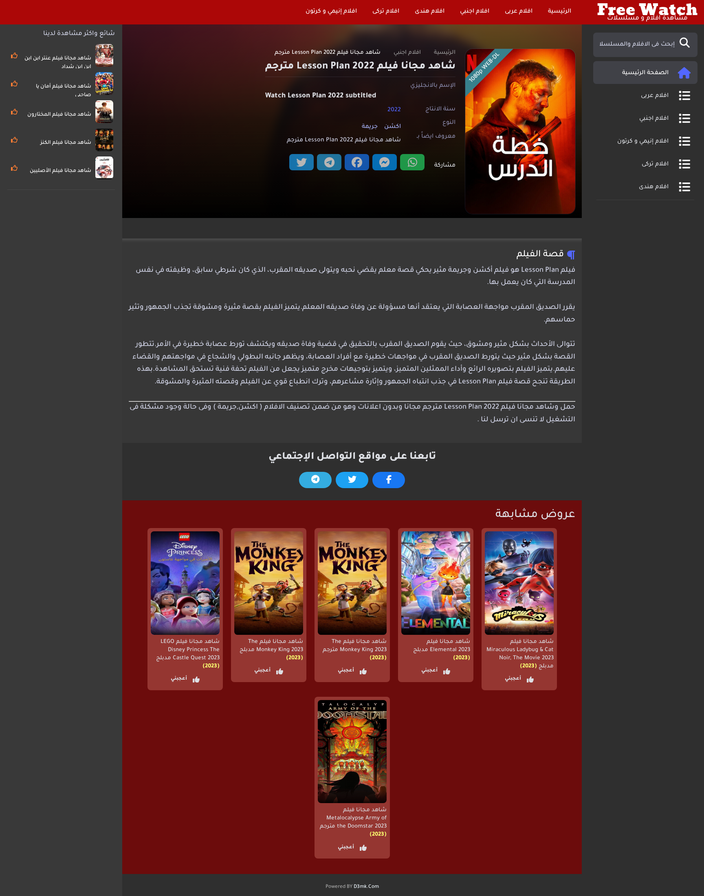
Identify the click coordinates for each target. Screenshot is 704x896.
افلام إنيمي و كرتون (332, 12)
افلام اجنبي (475, 12)
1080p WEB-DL (484, 67)
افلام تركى (386, 12)
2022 (394, 110)
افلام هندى (430, 12)
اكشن (392, 127)
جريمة (370, 127)
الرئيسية (560, 12)
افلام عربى (519, 12)
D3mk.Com (366, 887)
